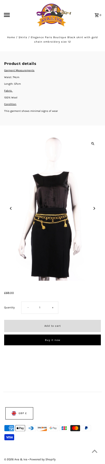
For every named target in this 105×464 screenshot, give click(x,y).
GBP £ (23, 413)
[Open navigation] (15, 15)
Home (11, 37)
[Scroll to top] (94, 451)
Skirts (23, 37)
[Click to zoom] (92, 143)
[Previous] (10, 208)
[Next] (94, 208)
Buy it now (52, 340)
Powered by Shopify (43, 459)
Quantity (9, 307)
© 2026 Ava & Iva (16, 459)
